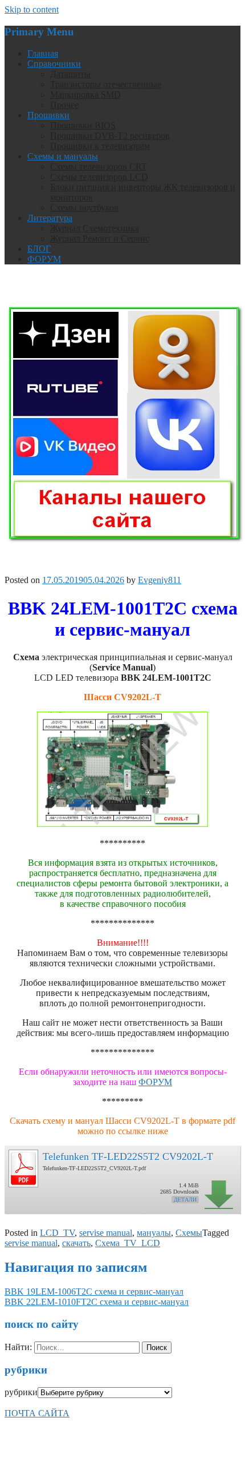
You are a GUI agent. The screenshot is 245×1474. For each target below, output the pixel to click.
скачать (76, 1243)
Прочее (64, 105)
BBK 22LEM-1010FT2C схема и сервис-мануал (97, 1302)
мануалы (154, 1233)
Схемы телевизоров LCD (99, 177)
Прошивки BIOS (83, 125)
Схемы (188, 1233)
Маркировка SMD (85, 94)
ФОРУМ (44, 259)
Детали (185, 1199)
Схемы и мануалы (62, 156)
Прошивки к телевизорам (100, 146)
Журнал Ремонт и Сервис (99, 238)
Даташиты (70, 74)
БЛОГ (39, 249)
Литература (49, 218)
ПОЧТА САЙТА (37, 1413)
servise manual (105, 1233)
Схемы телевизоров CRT (98, 166)
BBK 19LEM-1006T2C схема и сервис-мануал (94, 1291)
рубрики (21, 1392)
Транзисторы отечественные (105, 84)
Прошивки (48, 115)
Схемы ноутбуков (84, 207)
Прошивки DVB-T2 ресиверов (110, 135)
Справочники (54, 64)
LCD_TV (57, 1233)
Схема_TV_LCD (127, 1243)
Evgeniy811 (159, 580)
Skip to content (32, 9)
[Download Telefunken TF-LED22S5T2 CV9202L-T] (22, 1165)
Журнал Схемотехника (94, 228)
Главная (42, 53)
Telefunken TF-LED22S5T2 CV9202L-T (128, 1156)
